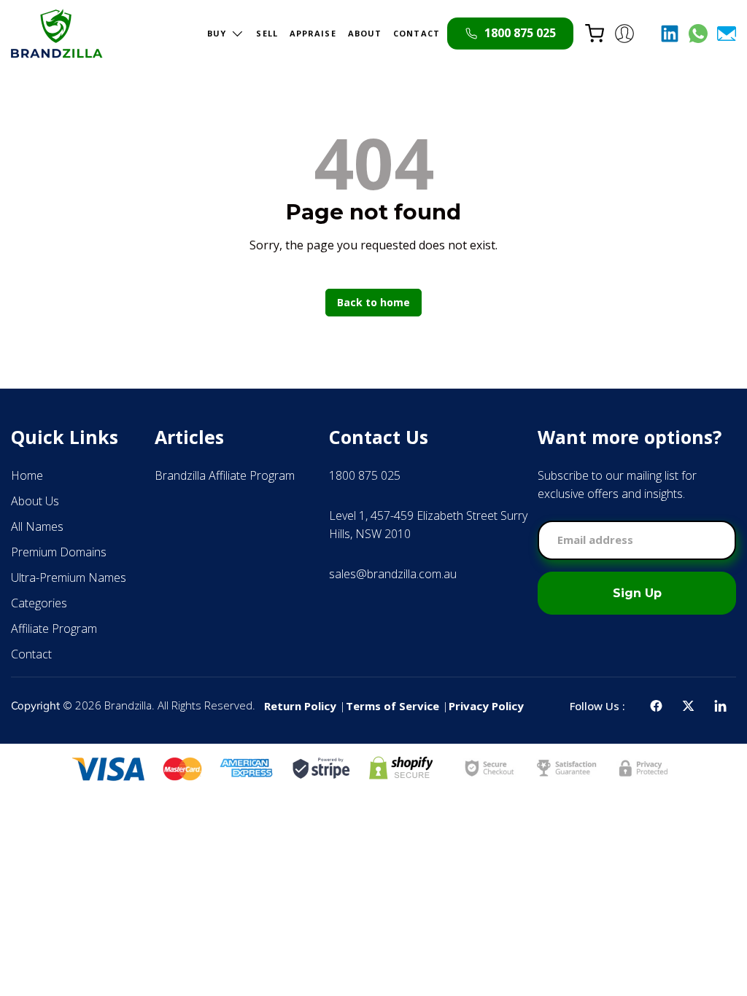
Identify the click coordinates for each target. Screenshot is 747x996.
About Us (35, 501)
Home (27, 475)
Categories (39, 603)
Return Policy (300, 706)
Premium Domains (59, 552)
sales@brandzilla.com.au (393, 574)
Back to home (373, 302)
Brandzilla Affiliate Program (225, 475)
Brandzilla (128, 705)
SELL (266, 33)
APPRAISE (313, 33)
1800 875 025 (364, 475)
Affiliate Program (54, 628)
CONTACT (416, 33)
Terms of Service (392, 706)
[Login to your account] (624, 33)
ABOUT (365, 33)
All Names (37, 526)
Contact (31, 654)
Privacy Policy (486, 706)
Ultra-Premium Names (68, 577)
